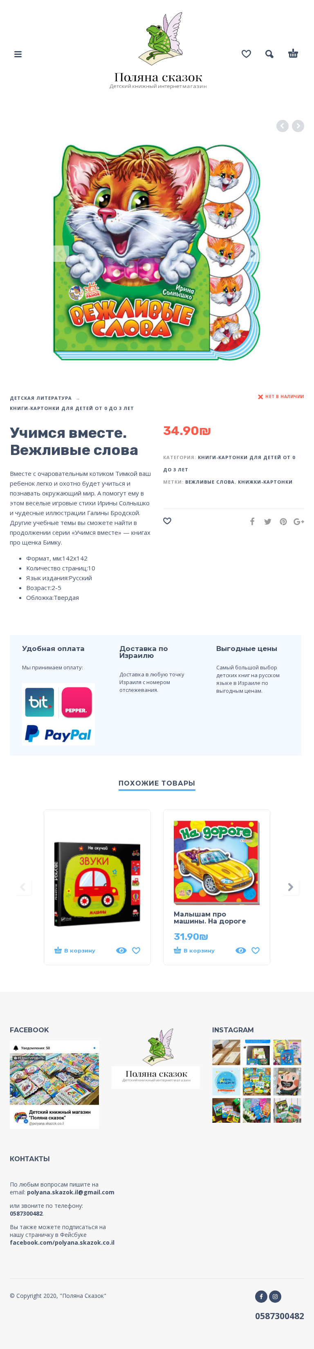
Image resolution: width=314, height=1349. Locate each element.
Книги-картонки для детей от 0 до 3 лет (72, 408)
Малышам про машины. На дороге (210, 917)
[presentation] (61, 253)
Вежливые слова (210, 482)
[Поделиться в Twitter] (265, 521)
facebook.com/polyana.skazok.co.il (62, 1242)
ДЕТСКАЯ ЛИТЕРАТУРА (41, 398)
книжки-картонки (265, 482)
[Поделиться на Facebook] (250, 521)
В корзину (79, 950)
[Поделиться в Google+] (296, 521)
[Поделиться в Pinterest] (281, 521)
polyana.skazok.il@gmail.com (70, 1192)
